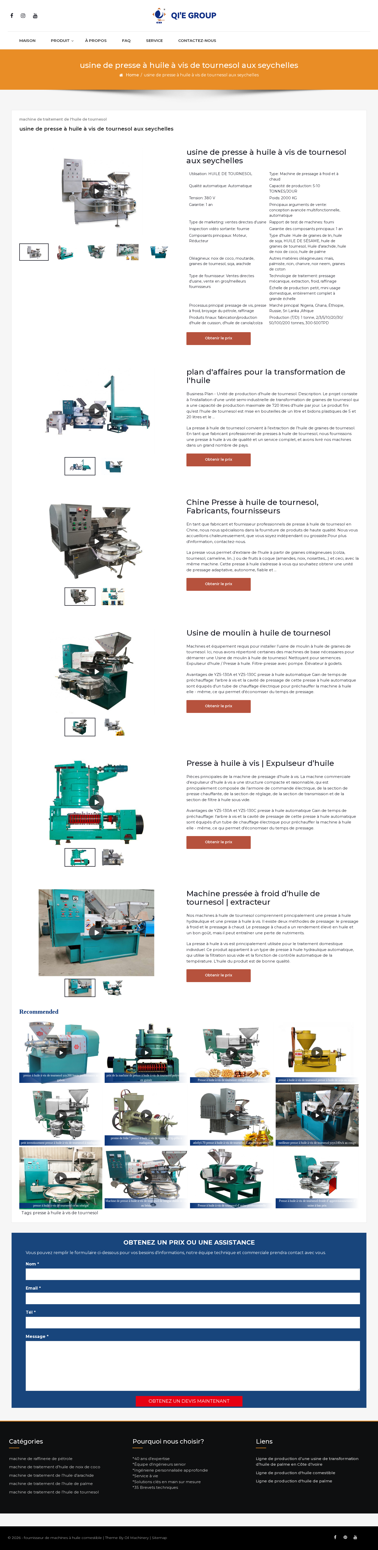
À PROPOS (96, 40)
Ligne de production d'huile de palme (294, 1481)
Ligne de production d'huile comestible (295, 1472)
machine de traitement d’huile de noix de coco (54, 1466)
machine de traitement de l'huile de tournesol (63, 119)
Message (37, 1336)
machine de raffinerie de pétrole (41, 1458)
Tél (31, 1312)
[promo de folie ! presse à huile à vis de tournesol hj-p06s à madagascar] (146, 1115)
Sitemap (159, 1537)
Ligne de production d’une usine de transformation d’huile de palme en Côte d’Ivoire (307, 1461)
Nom (32, 1264)
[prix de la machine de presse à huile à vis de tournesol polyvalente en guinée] (146, 1053)
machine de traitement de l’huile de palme (51, 1483)
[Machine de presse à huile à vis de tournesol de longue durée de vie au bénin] (146, 1178)
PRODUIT (60, 40)
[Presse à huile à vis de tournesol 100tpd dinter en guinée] (231, 1053)
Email (33, 1288)
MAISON (27, 40)
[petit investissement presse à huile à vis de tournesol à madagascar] (60, 1115)
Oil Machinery (136, 1537)
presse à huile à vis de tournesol (65, 1212)
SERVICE (154, 40)
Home (132, 74)
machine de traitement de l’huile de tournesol (54, 1492)
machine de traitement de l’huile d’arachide (51, 1475)
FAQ (126, 40)
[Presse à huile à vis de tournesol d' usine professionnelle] (231, 1178)
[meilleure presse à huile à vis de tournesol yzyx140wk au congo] (317, 1115)
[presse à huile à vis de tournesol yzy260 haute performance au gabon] (60, 1053)
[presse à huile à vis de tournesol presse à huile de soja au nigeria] (317, 1053)
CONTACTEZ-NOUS (197, 40)
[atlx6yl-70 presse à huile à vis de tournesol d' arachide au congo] (231, 1115)
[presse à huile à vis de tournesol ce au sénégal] (60, 1178)
